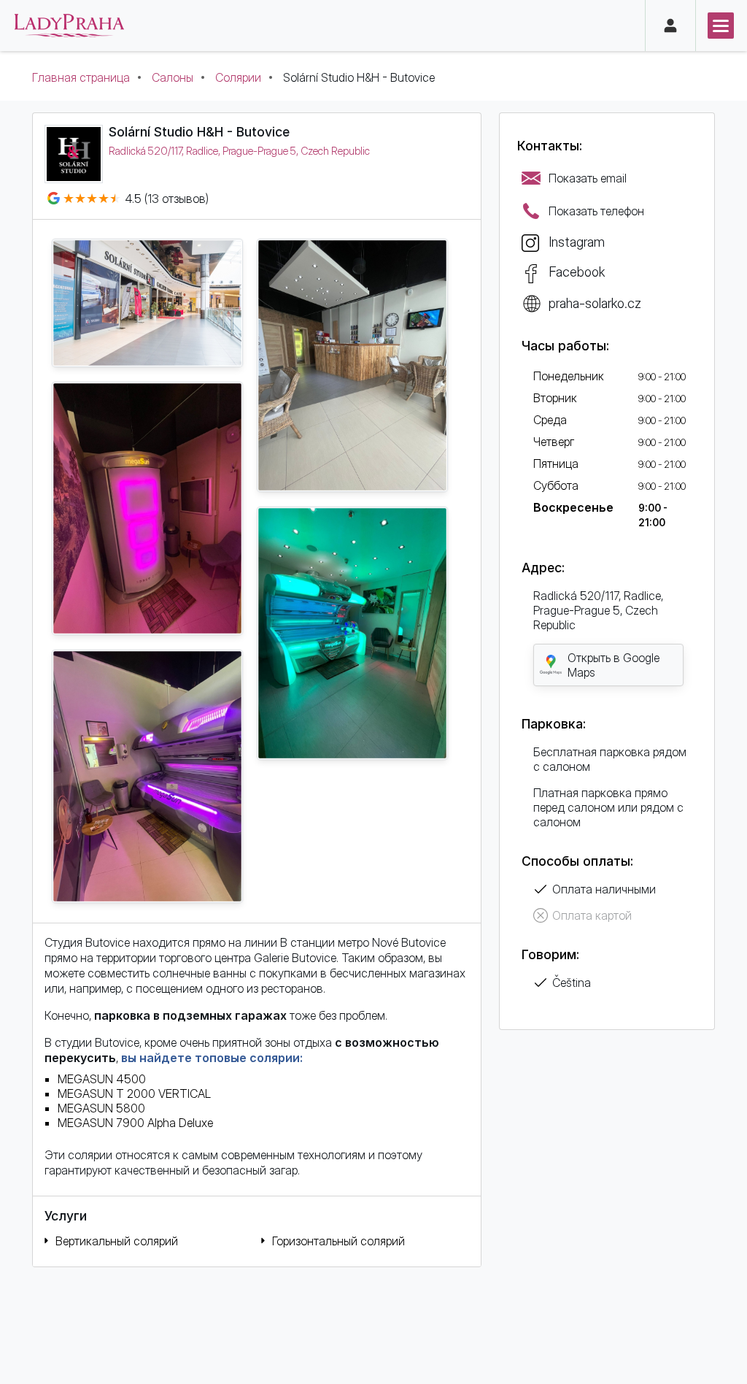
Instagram (577, 242)
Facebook (577, 272)
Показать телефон (596, 211)
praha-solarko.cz (595, 303)
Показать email (588, 178)
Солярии (238, 77)
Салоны (172, 77)
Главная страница (81, 77)
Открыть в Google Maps (613, 665)
